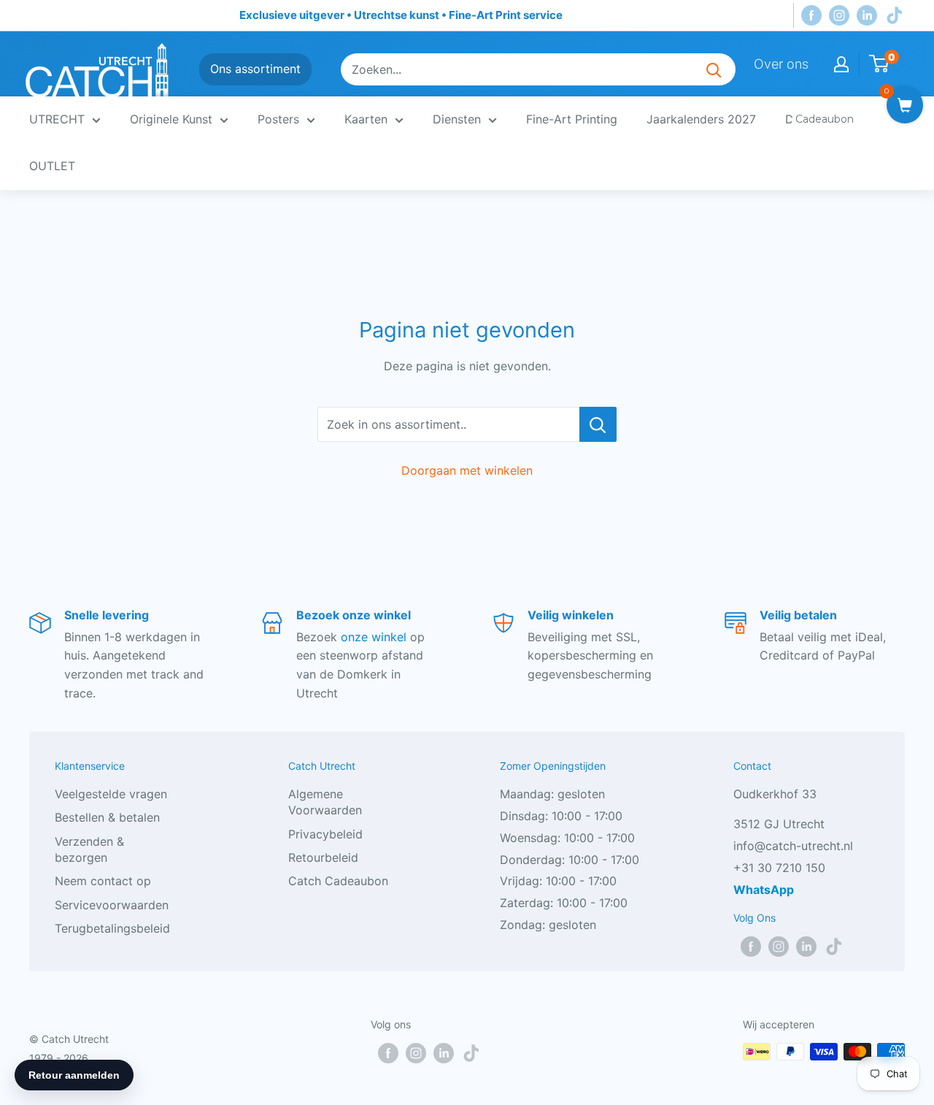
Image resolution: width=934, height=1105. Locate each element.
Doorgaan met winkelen (467, 470)
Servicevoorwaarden (112, 905)
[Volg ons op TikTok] (894, 15)
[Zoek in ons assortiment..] (598, 424)
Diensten (457, 119)
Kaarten (365, 119)
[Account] (841, 64)
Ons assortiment (255, 68)
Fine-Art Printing (571, 119)
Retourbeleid (323, 857)
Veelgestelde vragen (111, 794)
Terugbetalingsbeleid (112, 928)
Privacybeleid (325, 834)
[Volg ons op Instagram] (839, 15)
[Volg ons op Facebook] (811, 15)
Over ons (781, 64)
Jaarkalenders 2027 (701, 119)
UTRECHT (57, 119)
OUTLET (52, 165)
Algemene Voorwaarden (325, 802)
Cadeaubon (824, 119)
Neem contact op (103, 880)
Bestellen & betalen (107, 817)
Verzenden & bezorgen (89, 849)
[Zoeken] (713, 69)
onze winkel (373, 637)
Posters (278, 119)
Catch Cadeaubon (338, 880)
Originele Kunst (171, 119)
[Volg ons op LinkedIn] (867, 15)
